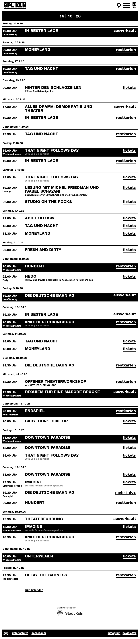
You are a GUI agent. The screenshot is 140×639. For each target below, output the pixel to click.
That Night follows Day (52, 151)
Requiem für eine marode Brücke (62, 392)
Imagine (33, 482)
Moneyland (37, 50)
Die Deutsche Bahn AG (49, 296)
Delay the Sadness (46, 575)
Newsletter (129, 633)
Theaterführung (44, 519)
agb (6, 633)
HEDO (30, 277)
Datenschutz (20, 633)
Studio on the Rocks (48, 202)
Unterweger (39, 556)
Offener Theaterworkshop (55, 382)
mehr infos (125, 493)
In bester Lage (41, 31)
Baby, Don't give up (46, 421)
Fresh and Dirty (43, 250)
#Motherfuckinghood (49, 322)
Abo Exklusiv (40, 218)
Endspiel (35, 411)
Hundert (34, 266)
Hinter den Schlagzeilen (53, 88)
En (134, 7)
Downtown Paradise (47, 438)
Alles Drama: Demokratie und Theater (58, 109)
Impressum (39, 633)
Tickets (129, 88)
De (134, 4)
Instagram (114, 633)
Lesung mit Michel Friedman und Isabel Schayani (62, 190)
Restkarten (126, 50)
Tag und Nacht (41, 69)
